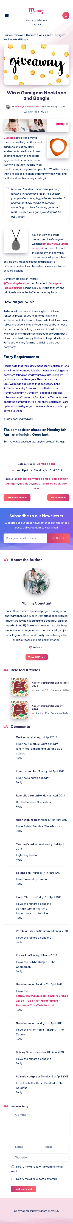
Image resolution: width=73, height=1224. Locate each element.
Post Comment (23, 1188)
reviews (18, 35)
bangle (22, 478)
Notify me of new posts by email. (36, 1179)
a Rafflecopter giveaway (18, 419)
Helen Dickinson (26, 819)
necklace (25, 483)
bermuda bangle (39, 478)
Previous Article (17, 497)
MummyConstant (37, 603)
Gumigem (10, 137)
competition (60, 478)
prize (36, 483)
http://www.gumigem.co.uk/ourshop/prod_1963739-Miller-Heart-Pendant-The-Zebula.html (42, 1000)
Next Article (58, 497)
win (36, 488)
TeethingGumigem (17, 283)
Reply (19, 758)
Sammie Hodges (26, 1076)
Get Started (58, 538)
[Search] (65, 15)
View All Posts (36, 657)
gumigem (11, 483)
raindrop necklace (54, 483)
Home (7, 35)
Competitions (35, 35)
